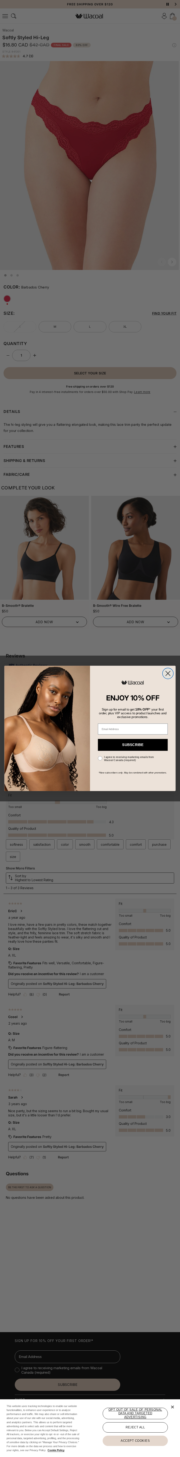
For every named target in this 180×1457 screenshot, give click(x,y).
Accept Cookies (135, 1440)
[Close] (172, 1407)
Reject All (135, 1427)
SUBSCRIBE (132, 745)
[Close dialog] (167, 673)
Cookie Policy (56, 1450)
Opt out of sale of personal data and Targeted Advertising (135, 1413)
